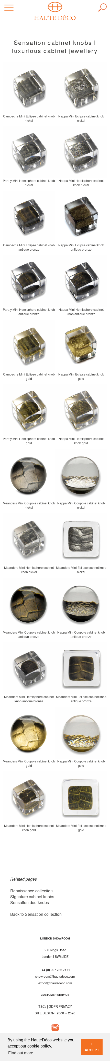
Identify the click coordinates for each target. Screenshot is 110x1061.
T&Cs (42, 1006)
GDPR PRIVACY (60, 1006)
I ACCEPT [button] (92, 1047)
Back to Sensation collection (36, 914)
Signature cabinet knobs (32, 896)
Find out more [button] (20, 1053)
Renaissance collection (31, 891)
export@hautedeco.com (55, 983)
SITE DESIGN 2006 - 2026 (55, 1013)
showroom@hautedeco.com (55, 976)
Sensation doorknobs (29, 902)
